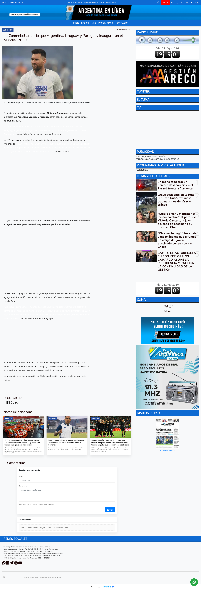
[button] (158, 2)
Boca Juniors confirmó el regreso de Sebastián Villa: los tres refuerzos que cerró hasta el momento (66, 442)
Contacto (122, 23)
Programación (106, 23)
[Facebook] (181, 2)
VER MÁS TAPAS (167, 450)
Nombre (21, 476)
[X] (177, 2)
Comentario (23, 486)
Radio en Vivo (89, 23)
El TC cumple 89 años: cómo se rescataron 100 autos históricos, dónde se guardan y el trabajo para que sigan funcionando (22, 442)
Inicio (76, 23)
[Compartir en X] (12, 403)
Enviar (110, 510)
